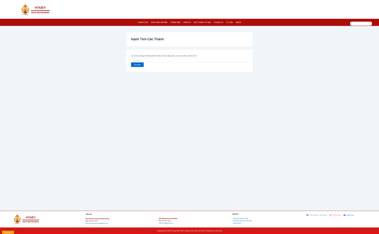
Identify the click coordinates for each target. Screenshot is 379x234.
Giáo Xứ (187, 22)
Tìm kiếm (353, 20)
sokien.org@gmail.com (166, 223)
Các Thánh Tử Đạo (202, 22)
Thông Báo (175, 22)
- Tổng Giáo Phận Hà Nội (240, 218)
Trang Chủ (143, 22)
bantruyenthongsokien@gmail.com (97, 223)
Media (238, 22)
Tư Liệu (229, 22)
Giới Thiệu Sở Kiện (159, 22)
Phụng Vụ (218, 22)
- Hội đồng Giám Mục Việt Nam (242, 221)
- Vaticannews (236, 223)
